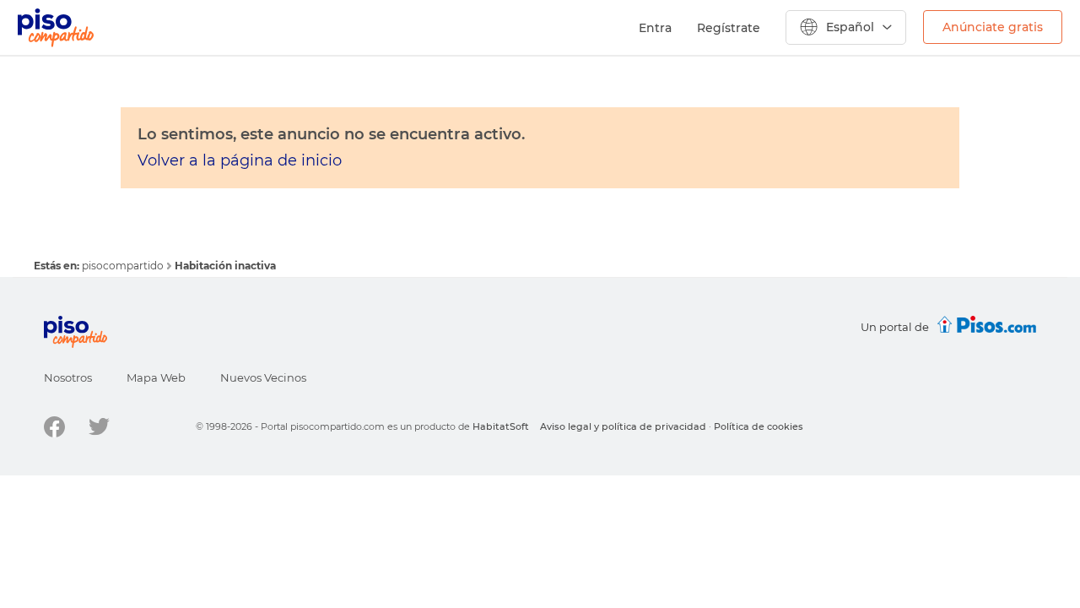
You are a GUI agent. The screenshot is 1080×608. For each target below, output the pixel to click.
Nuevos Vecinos (263, 377)
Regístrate (728, 27)
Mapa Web (156, 377)
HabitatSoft (500, 426)
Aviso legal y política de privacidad (623, 426)
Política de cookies (758, 426)
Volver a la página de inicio (240, 160)
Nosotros (68, 377)
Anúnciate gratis (992, 27)
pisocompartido (124, 265)
